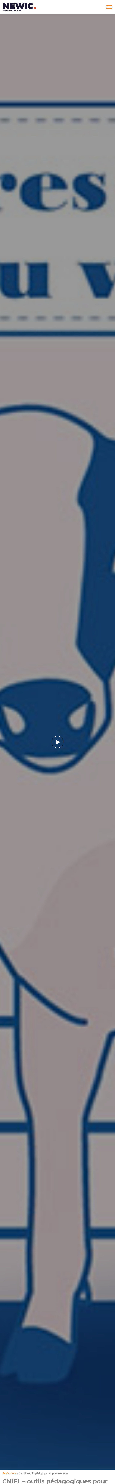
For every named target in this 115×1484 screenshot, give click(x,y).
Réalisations (9, 1473)
